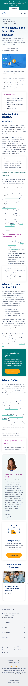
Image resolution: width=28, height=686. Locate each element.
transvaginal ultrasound (18, 400)
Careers (18, 682)
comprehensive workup (11, 409)
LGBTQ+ (12, 224)
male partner (14, 249)
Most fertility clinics (7, 415)
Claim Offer (14, 8)
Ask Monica (10, 71)
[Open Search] (21, 13)
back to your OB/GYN (13, 321)
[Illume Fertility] (9, 13)
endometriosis (12, 245)
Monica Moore (15, 125)
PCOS (21, 243)
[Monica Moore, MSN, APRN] (11, 464)
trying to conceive (12, 181)
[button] (26, 584)
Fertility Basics (7, 23)
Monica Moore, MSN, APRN (11, 50)
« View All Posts (6, 19)
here (17, 74)
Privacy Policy (11, 682)
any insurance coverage (14, 295)
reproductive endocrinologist (11, 137)
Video (14, 23)
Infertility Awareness (9, 21)
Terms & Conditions (14, 680)
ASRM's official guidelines (9, 208)
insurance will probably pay (12, 197)
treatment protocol (14, 329)
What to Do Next (11, 108)
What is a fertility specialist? (15, 98)
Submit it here (8, 447)
